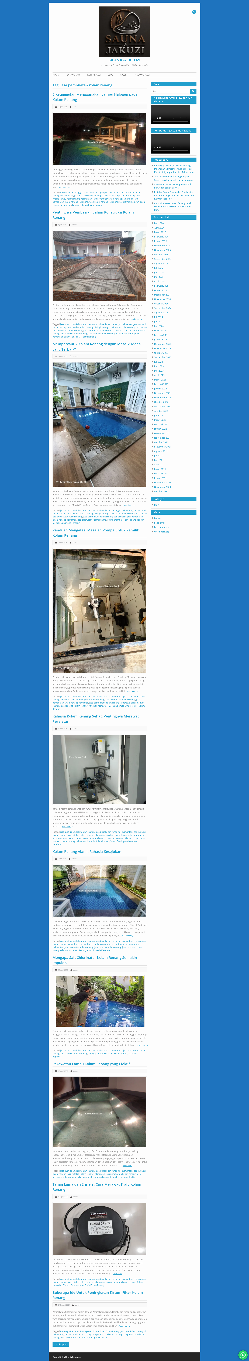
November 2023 (162, 348)
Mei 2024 (159, 326)
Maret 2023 (160, 379)
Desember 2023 (162, 343)
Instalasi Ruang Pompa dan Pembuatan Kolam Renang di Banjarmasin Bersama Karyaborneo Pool (174, 195)
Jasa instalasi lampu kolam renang (118, 195)
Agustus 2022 (161, 410)
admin (75, 107)
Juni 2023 (159, 366)
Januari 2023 (160, 388)
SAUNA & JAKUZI (124, 60)
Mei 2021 (159, 460)
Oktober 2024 (161, 303)
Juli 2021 (158, 455)
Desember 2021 (162, 433)
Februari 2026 (161, 236)
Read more (64, 187)
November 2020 (162, 486)
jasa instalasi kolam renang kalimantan (128, 327)
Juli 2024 (158, 317)
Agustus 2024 (161, 312)
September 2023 (162, 357)
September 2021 (162, 446)
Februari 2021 (161, 473)
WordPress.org (161, 531)
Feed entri (159, 522)
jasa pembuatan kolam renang (67, 330)
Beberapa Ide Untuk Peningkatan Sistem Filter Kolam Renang (90, 1331)
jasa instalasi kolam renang (87, 195)
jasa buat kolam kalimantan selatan (77, 324)
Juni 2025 (159, 272)
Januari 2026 (160, 241)
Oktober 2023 (161, 352)
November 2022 (162, 397)
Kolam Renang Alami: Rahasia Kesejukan (87, 851)
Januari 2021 (160, 478)
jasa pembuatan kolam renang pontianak (103, 330)
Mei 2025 (159, 276)
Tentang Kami (72, 74)
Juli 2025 (158, 267)
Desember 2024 (162, 294)
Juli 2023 (158, 361)
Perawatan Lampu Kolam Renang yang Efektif (91, 1063)
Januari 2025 (160, 290)
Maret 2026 (160, 232)
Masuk (157, 518)
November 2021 (162, 437)
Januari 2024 (160, 339)
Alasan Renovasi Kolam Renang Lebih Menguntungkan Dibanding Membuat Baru (173, 206)
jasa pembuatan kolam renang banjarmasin (104, 516)
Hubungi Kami (142, 74)
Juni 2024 (159, 321)
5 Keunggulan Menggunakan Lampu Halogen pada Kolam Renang (92, 192)
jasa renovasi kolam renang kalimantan (107, 333)
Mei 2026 (159, 223)
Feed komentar (162, 527)
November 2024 (162, 299)
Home (56, 74)
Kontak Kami (94, 74)
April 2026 (159, 227)
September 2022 (162, 406)
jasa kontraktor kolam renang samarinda (113, 198)
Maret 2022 (160, 419)
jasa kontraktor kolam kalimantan (122, 835)
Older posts (61, 1344)
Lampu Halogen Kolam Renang (87, 205)
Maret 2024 (160, 330)
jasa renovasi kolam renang (74, 333)
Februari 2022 (161, 424)
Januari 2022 (160, 428)
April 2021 (159, 464)
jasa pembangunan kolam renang (88, 699)
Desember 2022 (162, 393)
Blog (110, 74)
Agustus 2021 (161, 451)
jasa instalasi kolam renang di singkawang (87, 327)
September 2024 (162, 308)
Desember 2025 (162, 245)
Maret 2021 (160, 469)
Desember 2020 (162, 482)
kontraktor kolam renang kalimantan (89, 1337)
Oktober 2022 (161, 401)
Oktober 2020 (161, 491)
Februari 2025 (161, 285)
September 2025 (162, 258)
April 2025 (159, 281)
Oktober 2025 (161, 254)
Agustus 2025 (161, 263)
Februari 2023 (161, 384)
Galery (124, 74)
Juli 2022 (158, 415)
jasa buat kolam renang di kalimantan (114, 324)
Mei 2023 (159, 370)
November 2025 (162, 249)
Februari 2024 (161, 334)
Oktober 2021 (161, 442)
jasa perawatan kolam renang (93, 201)
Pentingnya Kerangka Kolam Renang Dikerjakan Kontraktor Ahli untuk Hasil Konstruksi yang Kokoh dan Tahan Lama (174, 169)
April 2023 (159, 375)
